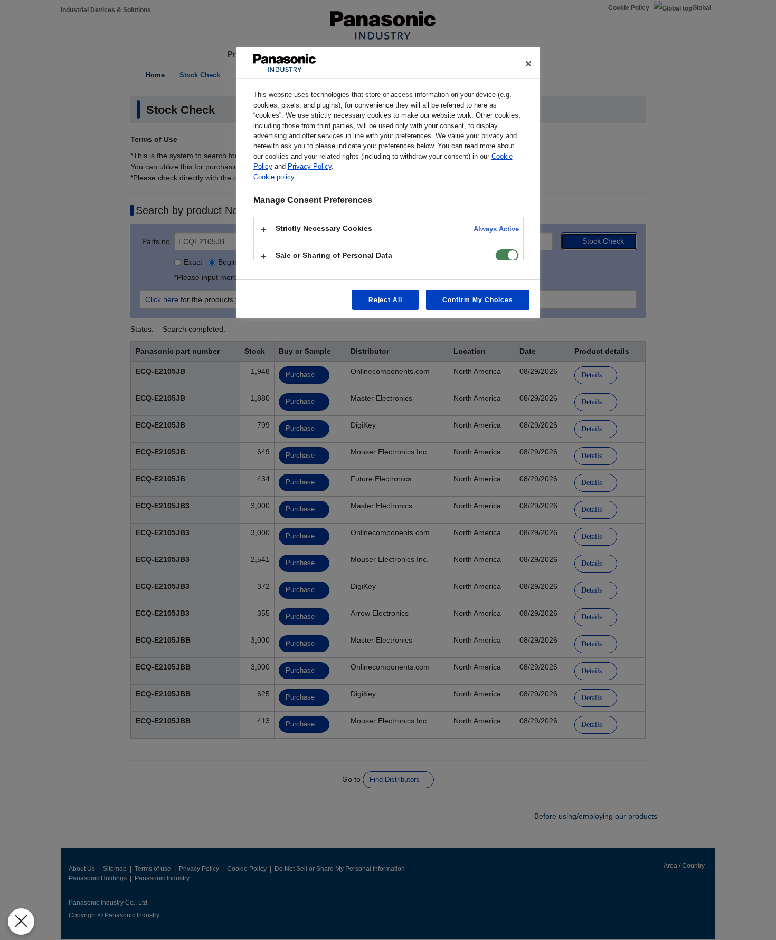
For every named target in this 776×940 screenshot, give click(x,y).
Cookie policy (274, 177)
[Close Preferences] (21, 921)
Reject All (385, 300)
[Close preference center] (528, 63)
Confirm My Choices (477, 300)
